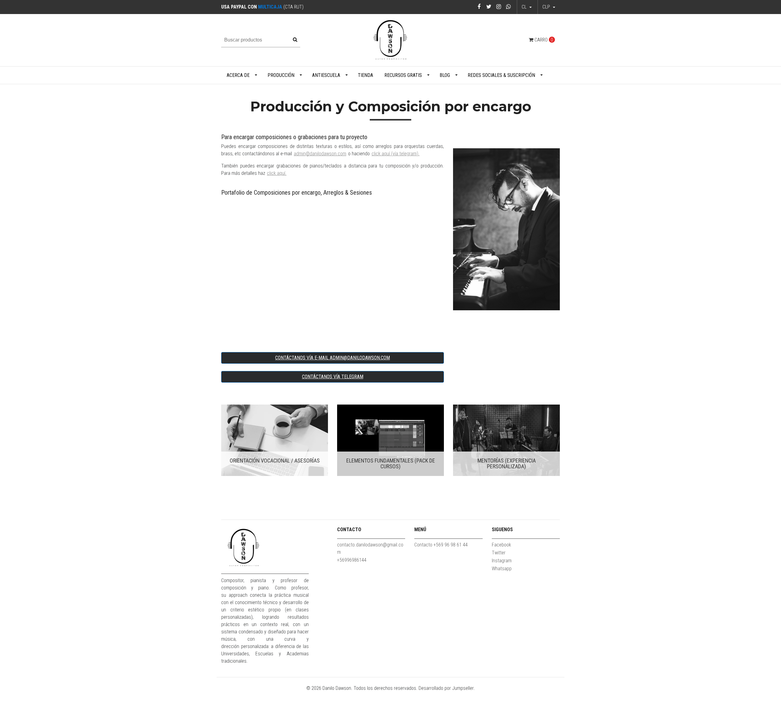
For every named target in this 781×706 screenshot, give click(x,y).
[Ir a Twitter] (488, 6)
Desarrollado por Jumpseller (446, 688)
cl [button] (525, 7)
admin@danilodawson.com (320, 154)
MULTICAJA (270, 7)
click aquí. (276, 173)
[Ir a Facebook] (479, 6)
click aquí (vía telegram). (395, 154)
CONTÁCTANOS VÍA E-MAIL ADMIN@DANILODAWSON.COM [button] (332, 358)
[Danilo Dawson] (390, 40)
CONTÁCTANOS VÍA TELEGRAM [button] (332, 377)
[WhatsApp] (508, 6)
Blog (445, 75)
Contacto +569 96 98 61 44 (441, 545)
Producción (281, 75)
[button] (549, 7)
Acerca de (238, 75)
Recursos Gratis (403, 75)
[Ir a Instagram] (498, 6)
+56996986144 (351, 560)
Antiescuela (326, 75)
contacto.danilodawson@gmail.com (370, 548)
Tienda (365, 75)
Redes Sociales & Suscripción (501, 75)
